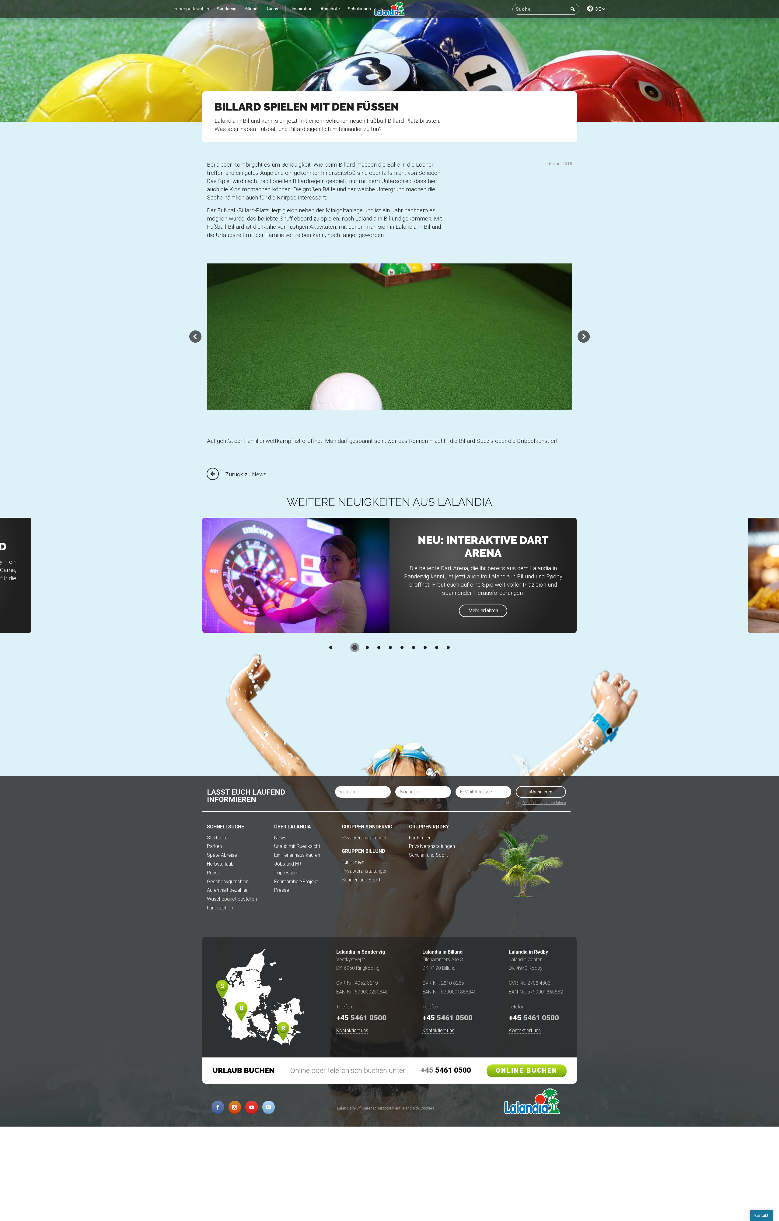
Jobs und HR (287, 864)
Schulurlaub (359, 9)
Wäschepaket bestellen (232, 899)
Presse (281, 890)
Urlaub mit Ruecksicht (297, 846)
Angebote (330, 9)
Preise (213, 873)
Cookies (427, 1108)
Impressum (286, 873)
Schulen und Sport (361, 880)
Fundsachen (220, 908)
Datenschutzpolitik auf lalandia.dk (391, 1108)
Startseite (217, 838)
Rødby (272, 9)
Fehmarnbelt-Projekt (296, 881)
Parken (214, 846)
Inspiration (302, 9)
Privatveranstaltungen (365, 838)
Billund (251, 9)
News (280, 838)
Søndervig (226, 9)
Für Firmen (353, 862)
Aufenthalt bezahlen (228, 890)
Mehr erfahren (483, 610)
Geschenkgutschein (228, 881)
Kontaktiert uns (352, 1030)
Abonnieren (541, 791)
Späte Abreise (222, 855)
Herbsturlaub (220, 864)
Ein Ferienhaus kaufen (297, 855)
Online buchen (526, 1070)
